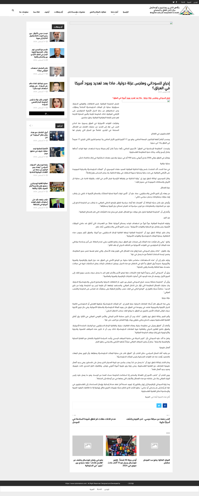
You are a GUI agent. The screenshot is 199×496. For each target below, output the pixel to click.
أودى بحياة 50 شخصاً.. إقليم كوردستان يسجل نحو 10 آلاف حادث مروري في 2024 (122, 462)
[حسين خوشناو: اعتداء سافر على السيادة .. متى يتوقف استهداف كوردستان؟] (57, 87)
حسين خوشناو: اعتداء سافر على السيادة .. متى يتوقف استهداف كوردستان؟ (38, 85)
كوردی (196, 2)
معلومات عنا (23, 11)
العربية (189, 2)
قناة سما (36, 11)
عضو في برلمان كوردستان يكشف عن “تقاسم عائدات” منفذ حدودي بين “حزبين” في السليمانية (88, 462)
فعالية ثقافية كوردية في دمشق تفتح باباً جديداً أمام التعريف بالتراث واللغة (38, 185)
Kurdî (183, 2)
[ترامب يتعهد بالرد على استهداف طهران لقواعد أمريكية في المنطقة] (57, 203)
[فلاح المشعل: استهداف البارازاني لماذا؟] (57, 71)
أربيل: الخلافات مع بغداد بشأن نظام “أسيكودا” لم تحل (39, 134)
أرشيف (47, 11)
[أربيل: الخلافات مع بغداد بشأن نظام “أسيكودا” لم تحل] (57, 136)
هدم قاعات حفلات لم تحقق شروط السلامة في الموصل (94, 420)
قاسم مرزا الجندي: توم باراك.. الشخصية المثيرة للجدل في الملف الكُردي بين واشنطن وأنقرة (39, 53)
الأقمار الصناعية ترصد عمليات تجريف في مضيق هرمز (39, 151)
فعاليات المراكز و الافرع (98, 11)
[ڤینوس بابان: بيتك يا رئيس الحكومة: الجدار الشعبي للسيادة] (57, 103)
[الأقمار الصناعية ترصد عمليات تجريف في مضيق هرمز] (57, 152)
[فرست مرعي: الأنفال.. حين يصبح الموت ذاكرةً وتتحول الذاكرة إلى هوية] (57, 37)
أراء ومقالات (58, 11)
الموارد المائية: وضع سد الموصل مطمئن (156, 461)
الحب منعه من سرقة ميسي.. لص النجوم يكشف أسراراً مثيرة (148, 420)
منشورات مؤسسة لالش (76, 11)
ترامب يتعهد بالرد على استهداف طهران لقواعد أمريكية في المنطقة (39, 202)
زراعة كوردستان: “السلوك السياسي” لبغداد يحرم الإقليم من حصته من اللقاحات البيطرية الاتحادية (39, 168)
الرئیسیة (125, 11)
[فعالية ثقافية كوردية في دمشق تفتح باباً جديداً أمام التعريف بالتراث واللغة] (57, 187)
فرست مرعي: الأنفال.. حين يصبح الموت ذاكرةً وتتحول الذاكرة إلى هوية (38, 35)
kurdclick (123, 483)
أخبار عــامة (114, 11)
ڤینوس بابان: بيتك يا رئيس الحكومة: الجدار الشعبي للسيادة (39, 102)
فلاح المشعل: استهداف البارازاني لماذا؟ (39, 69)
